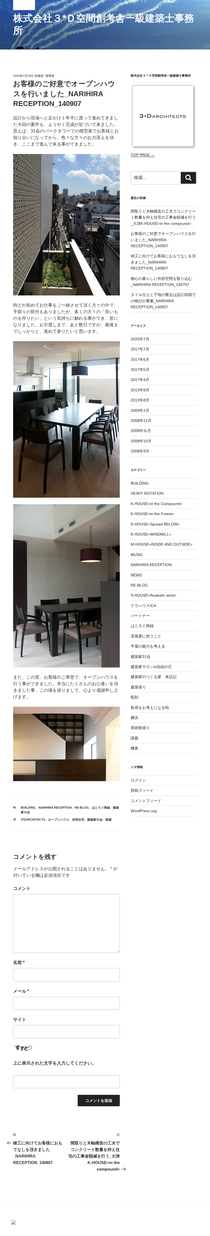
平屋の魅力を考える (148, 646)
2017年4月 (140, 379)
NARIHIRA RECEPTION (55, 807)
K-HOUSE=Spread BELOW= (155, 524)
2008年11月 (141, 430)
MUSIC (137, 554)
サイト (19, 1019)
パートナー (140, 616)
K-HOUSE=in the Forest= (152, 514)
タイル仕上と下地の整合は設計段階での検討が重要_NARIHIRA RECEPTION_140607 (163, 300)
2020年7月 (140, 339)
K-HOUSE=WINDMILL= (151, 534)
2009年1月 (140, 410)
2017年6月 (140, 359)
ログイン (138, 780)
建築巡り (138, 687)
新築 (109, 819)
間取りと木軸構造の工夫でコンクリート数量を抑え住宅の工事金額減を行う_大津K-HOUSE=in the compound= (163, 217)
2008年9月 (140, 451)
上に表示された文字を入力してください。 (54, 1063)
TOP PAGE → (143, 155)
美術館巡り (140, 728)
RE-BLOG (82, 807)
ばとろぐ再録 (101, 807)
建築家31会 (95, 819)
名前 (19, 962)
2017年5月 (140, 369)
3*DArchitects (33, 819)
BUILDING (28, 807)
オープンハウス (58, 819)
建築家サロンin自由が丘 (151, 666)
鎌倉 (134, 748)
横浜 (134, 717)
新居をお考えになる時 (150, 707)
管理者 (49, 75)
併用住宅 (78, 819)
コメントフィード (146, 801)
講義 (134, 738)
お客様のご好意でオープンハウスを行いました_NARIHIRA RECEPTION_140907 (163, 239)
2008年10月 (141, 441)
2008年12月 (141, 420)
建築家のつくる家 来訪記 (154, 677)
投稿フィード (142, 790)
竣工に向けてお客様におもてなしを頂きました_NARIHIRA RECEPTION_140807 (163, 262)
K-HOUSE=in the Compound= (156, 503)
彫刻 (134, 697)
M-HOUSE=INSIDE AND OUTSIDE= (161, 544)
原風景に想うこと (146, 636)
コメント (22, 888)
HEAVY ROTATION (147, 493)
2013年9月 (140, 390)
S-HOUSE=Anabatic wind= (153, 595)
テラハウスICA (143, 605)
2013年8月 (140, 400)
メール (21, 991)
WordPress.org (144, 811)
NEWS (136, 575)
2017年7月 (140, 349)
